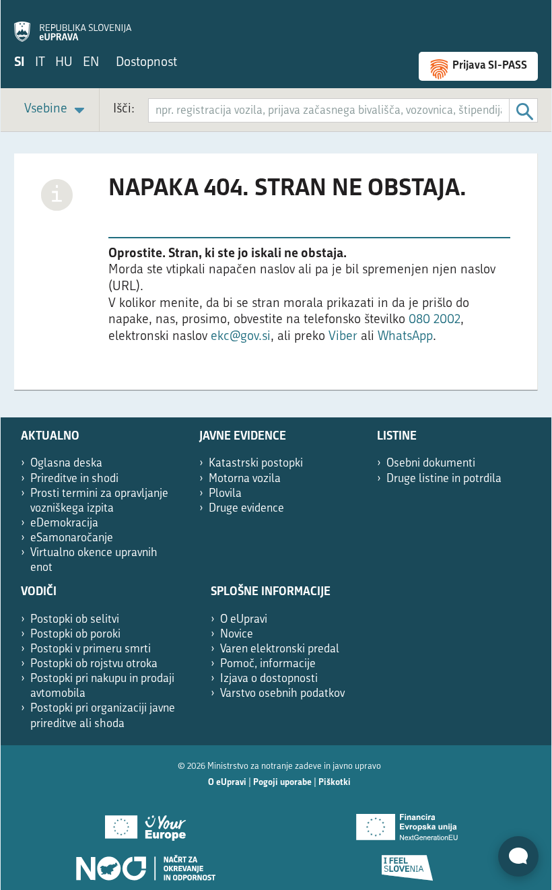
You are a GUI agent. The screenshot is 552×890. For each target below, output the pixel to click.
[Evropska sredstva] (407, 863)
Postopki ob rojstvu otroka (94, 664)
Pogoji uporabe (282, 782)
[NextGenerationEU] (407, 822)
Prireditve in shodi (74, 479)
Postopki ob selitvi (74, 619)
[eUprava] (72, 24)
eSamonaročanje (71, 538)
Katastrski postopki (256, 463)
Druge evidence (246, 508)
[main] (276, 278)
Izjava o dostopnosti (269, 679)
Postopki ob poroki (75, 634)
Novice (236, 634)
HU (64, 63)
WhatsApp (405, 337)
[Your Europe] (145, 822)
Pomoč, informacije (268, 664)
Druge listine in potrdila (444, 479)
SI (19, 63)
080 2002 (434, 320)
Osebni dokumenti (430, 463)
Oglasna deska (66, 463)
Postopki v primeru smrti (90, 649)
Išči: (124, 109)
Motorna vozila (245, 479)
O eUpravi (243, 619)
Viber (345, 337)
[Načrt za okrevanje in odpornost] (145, 863)
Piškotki (334, 782)
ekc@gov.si (241, 337)
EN (91, 63)
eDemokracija (64, 523)
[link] (56, 110)
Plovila (225, 494)
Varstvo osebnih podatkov (282, 693)
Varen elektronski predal (279, 649)
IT (40, 63)
